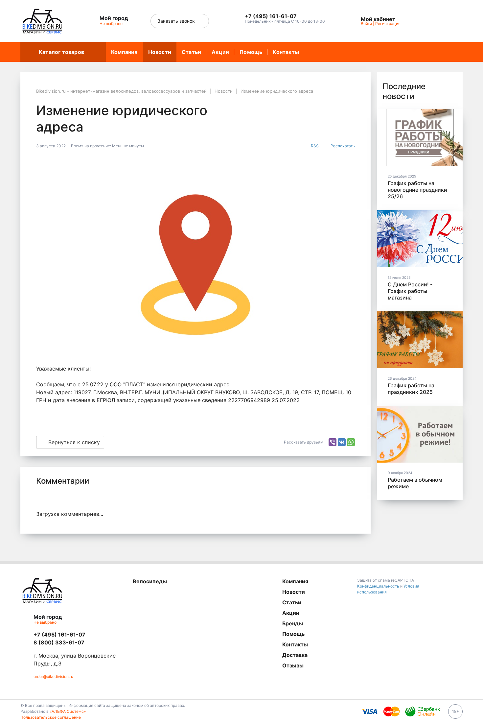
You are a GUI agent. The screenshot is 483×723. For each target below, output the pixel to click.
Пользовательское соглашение (50, 717)
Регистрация (388, 23)
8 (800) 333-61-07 (59, 642)
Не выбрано (112, 23)
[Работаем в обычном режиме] (420, 434)
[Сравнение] (436, 21)
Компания (124, 52)
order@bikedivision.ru (53, 676)
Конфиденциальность (378, 586)
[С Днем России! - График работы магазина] (420, 238)
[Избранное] (421, 21)
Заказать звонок (176, 21)
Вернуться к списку (74, 442)
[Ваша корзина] (452, 21)
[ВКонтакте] (342, 442)
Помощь (251, 52)
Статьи (191, 52)
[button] (285, 16)
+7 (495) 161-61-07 (59, 634)
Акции (220, 52)
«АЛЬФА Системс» (68, 711)
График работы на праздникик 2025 (411, 388)
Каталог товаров (61, 52)
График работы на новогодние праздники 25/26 (417, 190)
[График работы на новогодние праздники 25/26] (420, 137)
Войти (366, 23)
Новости (159, 52)
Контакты (286, 52)
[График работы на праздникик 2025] (420, 339)
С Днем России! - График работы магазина (410, 291)
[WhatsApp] (351, 442)
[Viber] (332, 442)
